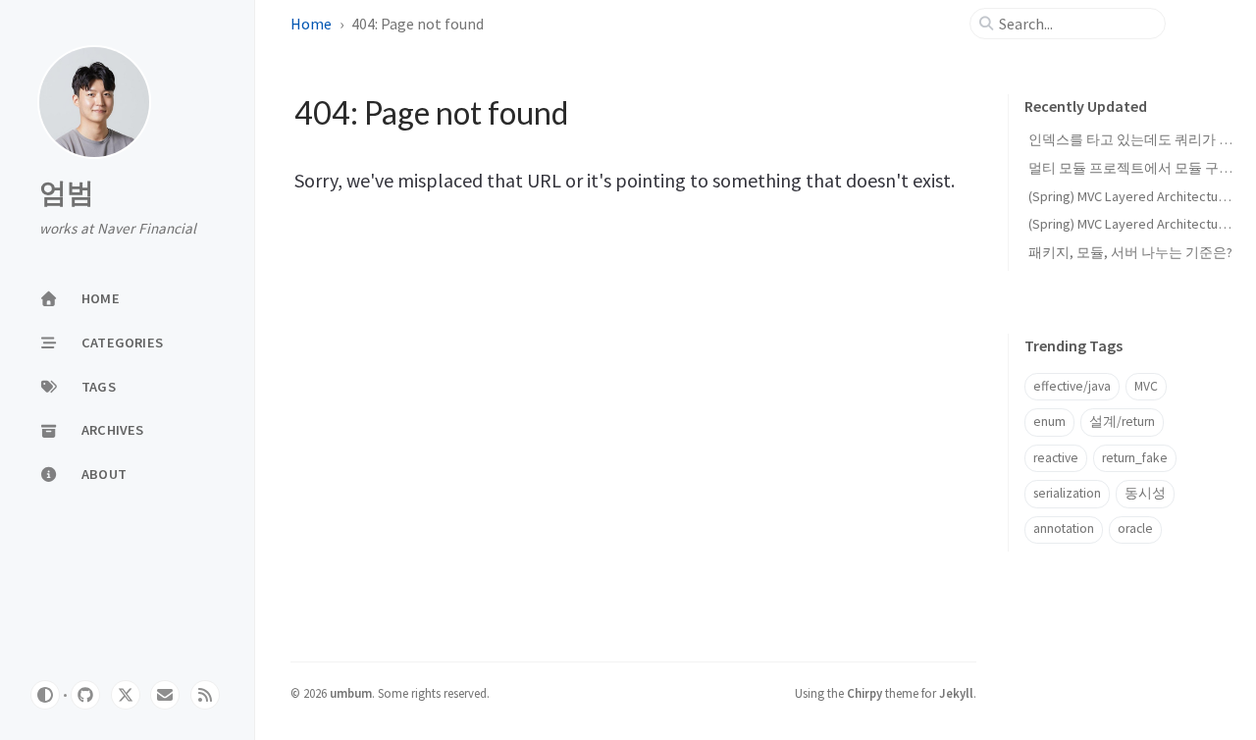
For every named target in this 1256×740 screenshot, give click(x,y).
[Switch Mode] (45, 695)
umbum (351, 693)
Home (311, 23)
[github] (85, 695)
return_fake (1135, 457)
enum (1049, 421)
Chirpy (864, 693)
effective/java (1072, 386)
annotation (1063, 528)
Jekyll (956, 693)
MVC (1146, 386)
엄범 (67, 193)
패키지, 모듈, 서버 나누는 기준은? (1130, 252)
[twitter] (125, 695)
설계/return (1122, 421)
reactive (1055, 457)
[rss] (205, 695)
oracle (1135, 528)
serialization (1067, 493)
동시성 (1145, 493)
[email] (165, 695)
